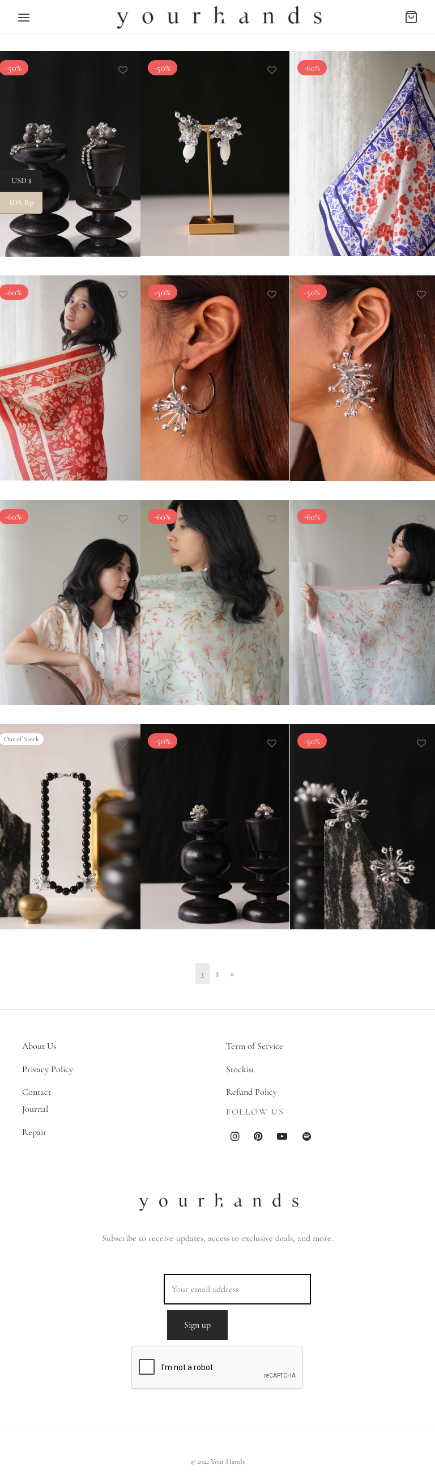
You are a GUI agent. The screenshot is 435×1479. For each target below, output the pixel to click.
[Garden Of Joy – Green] (214, 602)
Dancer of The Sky (340, 205)
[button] (327, 241)
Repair (34, 1132)
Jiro (15, 878)
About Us (39, 1046)
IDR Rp (25, 202)
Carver (169, 205)
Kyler (166, 878)
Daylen (169, 429)
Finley (318, 429)
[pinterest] (258, 1137)
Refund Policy (251, 1092)
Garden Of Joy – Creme (51, 654)
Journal (35, 1109)
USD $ (26, 180)
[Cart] (411, 17)
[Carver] (214, 153)
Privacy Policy (47, 1069)
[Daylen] (214, 378)
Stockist (240, 1069)
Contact (36, 1092)
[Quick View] (123, 96)
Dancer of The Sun (41, 429)
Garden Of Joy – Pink (346, 654)
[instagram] (235, 1137)
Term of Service (254, 1046)
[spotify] (306, 1137)
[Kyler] (214, 826)
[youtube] (282, 1137)
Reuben (321, 878)
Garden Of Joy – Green (199, 654)
